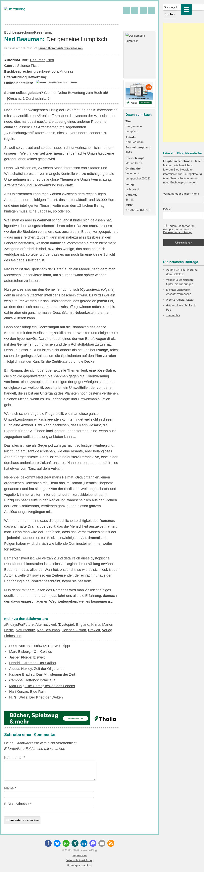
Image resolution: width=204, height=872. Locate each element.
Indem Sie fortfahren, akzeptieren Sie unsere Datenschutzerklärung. (179, 229)
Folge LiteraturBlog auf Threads (134, 10)
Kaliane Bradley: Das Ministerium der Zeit (42, 674)
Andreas (66, 71)
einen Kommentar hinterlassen (61, 48)
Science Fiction (29, 66)
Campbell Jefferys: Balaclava (32, 680)
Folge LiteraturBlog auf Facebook (143, 10)
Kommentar (14, 758)
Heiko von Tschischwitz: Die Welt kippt (39, 646)
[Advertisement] (183, 82)
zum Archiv (173, 315)
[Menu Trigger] (186, 9)
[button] (48, 843)
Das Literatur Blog (15, 9)
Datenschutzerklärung (79, 860)
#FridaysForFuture (19, 624)
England (82, 624)
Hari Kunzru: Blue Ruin (27, 692)
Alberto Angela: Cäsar (180, 299)
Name (10, 788)
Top (194, 862)
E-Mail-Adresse (17, 804)
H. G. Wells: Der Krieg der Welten (36, 697)
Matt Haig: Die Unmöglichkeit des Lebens (42, 686)
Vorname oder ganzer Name (181, 193)
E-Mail (167, 209)
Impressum (80, 855)
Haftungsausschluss (79, 865)
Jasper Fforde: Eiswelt (27, 657)
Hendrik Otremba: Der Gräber (32, 663)
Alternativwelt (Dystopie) (54, 624)
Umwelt (94, 630)
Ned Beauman (48, 630)
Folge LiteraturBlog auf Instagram (151, 10)
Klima (95, 624)
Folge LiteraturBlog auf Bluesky (126, 10)
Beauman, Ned (42, 60)
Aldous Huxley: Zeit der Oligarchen (37, 669)
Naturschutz (25, 630)
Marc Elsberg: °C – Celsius (30, 652)
